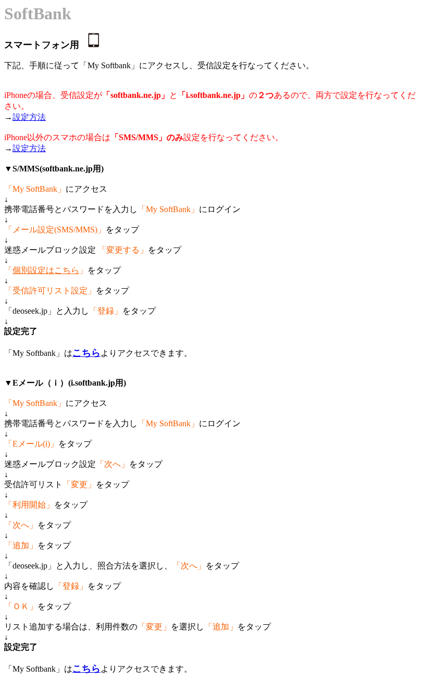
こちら (86, 353)
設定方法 (29, 117)
